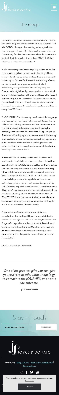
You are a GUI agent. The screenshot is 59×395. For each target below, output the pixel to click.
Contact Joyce (29, 366)
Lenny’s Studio (22, 362)
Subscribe (46, 327)
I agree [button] (29, 387)
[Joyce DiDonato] (26, 6)
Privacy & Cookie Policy (42, 362)
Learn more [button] (29, 381)
